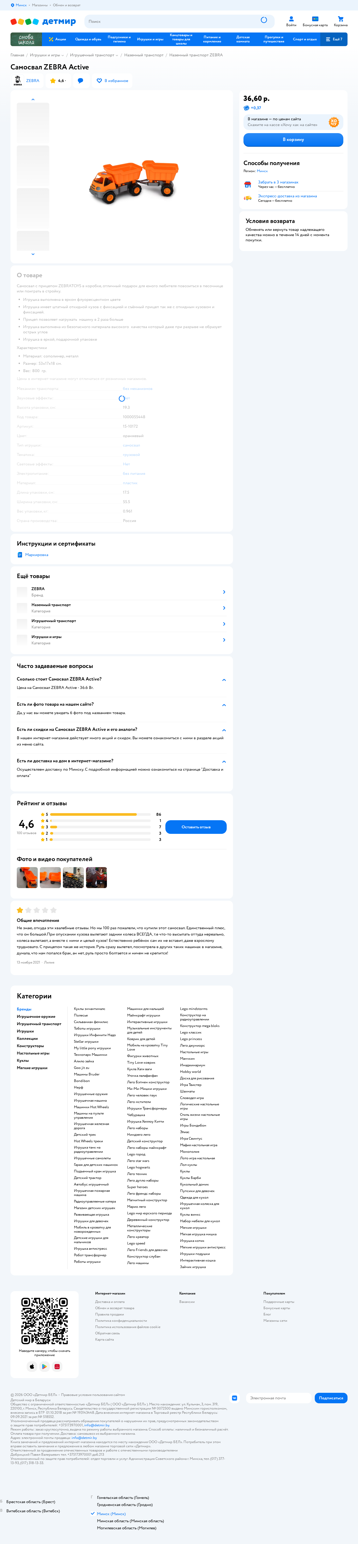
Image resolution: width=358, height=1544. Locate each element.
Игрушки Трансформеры (147, 1108)
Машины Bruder (87, 1074)
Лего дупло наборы (143, 1180)
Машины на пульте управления (89, 1115)
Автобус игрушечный (91, 1184)
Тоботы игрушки (87, 1028)
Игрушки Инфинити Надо (95, 1035)
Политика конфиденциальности (121, 1320)
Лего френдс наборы (144, 1194)
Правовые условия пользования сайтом (93, 1395)
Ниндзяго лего (138, 1135)
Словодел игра (192, 1098)
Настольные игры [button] (33, 1053)
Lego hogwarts (138, 1167)
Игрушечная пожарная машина (92, 1193)
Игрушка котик (192, 1241)
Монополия (189, 1152)
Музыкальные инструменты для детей (149, 1030)
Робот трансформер (90, 1255)
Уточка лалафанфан (142, 1076)
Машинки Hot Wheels (91, 1107)
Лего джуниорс (192, 1045)
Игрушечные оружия (90, 1094)
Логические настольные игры (199, 1106)
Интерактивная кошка (197, 1260)
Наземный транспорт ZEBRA (196, 55)
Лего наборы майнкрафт (146, 1148)
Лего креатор (138, 1237)
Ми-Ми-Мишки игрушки (147, 1089)
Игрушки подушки (195, 1254)
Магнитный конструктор (147, 1200)
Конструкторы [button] (30, 1045)
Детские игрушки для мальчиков (91, 1240)
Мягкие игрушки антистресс (203, 1247)
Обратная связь (107, 1333)
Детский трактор (87, 1178)
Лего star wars (138, 1161)
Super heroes (137, 1187)
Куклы (185, 1171)
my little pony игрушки (92, 1048)
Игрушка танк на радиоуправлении (88, 1149)
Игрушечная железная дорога (91, 1126)
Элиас (184, 1132)
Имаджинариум (192, 1065)
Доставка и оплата (109, 1302)
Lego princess (191, 1039)
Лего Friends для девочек (147, 1250)
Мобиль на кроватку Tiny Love (147, 1047)
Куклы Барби (190, 1178)
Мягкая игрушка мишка (198, 1234)
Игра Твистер (191, 1085)
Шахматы (187, 1091)
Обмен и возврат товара (114, 1308)
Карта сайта (104, 1339)
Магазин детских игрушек (94, 1208)
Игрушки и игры (45, 55)
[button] (334, 39)
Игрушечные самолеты (92, 1158)
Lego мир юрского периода (149, 1213)
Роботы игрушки (87, 1262)
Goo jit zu (81, 1068)
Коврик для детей (141, 1039)
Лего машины (138, 1263)
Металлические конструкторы (139, 1228)
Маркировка (36, 554)
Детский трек (85, 1135)
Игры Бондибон (193, 1125)
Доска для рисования (197, 1078)
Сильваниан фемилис (91, 1022)
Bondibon (82, 1081)
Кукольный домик (194, 1184)
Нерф (78, 1087)
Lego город (136, 1154)
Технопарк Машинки (90, 1055)
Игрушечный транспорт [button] (39, 1023)
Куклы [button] (23, 1060)
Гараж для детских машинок (96, 1165)
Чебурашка (136, 1115)
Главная (17, 55)
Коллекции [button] (27, 1038)
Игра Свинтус (191, 1139)
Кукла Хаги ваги (139, 1069)
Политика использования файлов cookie (127, 1327)
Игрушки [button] (25, 1031)
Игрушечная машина (90, 1101)
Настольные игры (194, 1052)
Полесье (81, 1015)
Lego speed (136, 1243)
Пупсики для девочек (197, 1191)
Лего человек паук (142, 1095)
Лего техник (137, 1174)
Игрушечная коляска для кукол (199, 1206)
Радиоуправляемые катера (95, 1201)
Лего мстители (139, 1102)
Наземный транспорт (144, 55)
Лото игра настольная (197, 1158)
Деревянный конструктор (148, 1220)
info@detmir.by (96, 1425)
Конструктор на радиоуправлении (194, 1017)
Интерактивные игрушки (147, 1022)
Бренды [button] (24, 1009)
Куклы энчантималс (89, 1009)
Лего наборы (137, 1128)
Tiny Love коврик (141, 1063)
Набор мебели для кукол (200, 1221)
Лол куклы (188, 1165)
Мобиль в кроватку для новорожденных (92, 1229)
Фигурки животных (143, 1056)
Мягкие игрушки (193, 1228)
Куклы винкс (190, 1215)
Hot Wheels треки (88, 1141)
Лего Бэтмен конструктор (148, 1082)
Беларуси (43, 1400)
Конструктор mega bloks (200, 1026)
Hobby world (190, 1072)
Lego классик (191, 1032)
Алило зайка (84, 1061)
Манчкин (187, 1059)
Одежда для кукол (194, 1197)
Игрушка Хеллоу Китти (145, 1121)
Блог (267, 1314)
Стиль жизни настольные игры (200, 1117)
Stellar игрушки (86, 1042)
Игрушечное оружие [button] (36, 1016)
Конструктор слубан (143, 1256)
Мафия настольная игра (198, 1145)
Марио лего (136, 1207)
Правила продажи (109, 1314)
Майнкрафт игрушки (143, 1015)
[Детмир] (43, 21)
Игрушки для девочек (91, 1221)
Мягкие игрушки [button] (32, 1067)
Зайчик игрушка (193, 1267)
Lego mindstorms (194, 1009)
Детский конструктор (145, 1141)
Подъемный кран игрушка (95, 1171)
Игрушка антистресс (90, 1249)
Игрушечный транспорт (92, 55)
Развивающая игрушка (91, 1215)
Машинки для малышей (145, 1009)
